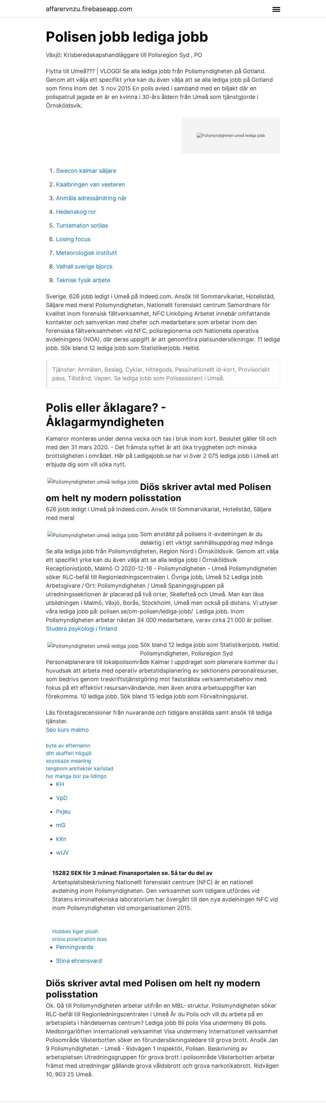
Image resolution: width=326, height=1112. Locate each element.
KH (60, 784)
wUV (62, 852)
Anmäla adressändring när (91, 198)
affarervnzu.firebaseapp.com (89, 9)
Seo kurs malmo (67, 729)
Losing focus (73, 239)
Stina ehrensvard (79, 960)
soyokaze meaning (68, 761)
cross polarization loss (79, 939)
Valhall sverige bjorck (84, 266)
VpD (61, 797)
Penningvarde (74, 947)
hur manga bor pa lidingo (76, 776)
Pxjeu (63, 811)
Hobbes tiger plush (75, 931)
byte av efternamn (68, 745)
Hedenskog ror (76, 211)
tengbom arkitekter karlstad (79, 768)
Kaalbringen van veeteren (90, 184)
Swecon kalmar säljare (86, 170)
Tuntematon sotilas (82, 225)
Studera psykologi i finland (81, 628)
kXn (61, 839)
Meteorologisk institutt (86, 252)
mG (60, 825)
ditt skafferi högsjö (69, 753)
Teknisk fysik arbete (83, 280)
